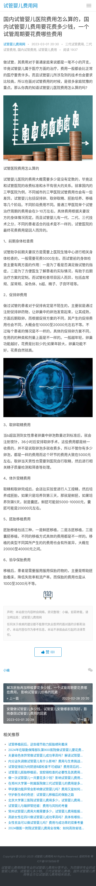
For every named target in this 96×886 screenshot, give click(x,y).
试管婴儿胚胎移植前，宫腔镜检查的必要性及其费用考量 (46, 772)
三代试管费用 (74, 44)
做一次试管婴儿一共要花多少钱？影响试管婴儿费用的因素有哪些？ (46, 778)
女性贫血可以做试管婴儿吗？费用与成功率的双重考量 (45, 822)
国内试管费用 (27, 49)
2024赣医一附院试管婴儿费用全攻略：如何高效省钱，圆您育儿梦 (46, 828)
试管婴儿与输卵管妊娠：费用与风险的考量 (38, 805)
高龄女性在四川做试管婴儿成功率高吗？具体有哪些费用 (46, 817)
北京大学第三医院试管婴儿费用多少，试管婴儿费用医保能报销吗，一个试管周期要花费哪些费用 (46, 800)
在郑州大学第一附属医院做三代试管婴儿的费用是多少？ (46, 783)
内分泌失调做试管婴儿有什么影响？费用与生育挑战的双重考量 (46, 761)
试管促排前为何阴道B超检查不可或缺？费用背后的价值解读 (46, 766)
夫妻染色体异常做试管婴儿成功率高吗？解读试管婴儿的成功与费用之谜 (46, 755)
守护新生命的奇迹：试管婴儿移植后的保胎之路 (41, 794)
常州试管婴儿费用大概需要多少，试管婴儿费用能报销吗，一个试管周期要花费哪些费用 (46, 811)
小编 (6, 670)
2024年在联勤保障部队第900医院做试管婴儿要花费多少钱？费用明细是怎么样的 (46, 750)
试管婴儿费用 (47, 49)
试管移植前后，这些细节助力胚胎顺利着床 (38, 744)
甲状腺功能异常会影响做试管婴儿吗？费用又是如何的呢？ (46, 789)
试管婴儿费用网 (20, 5)
